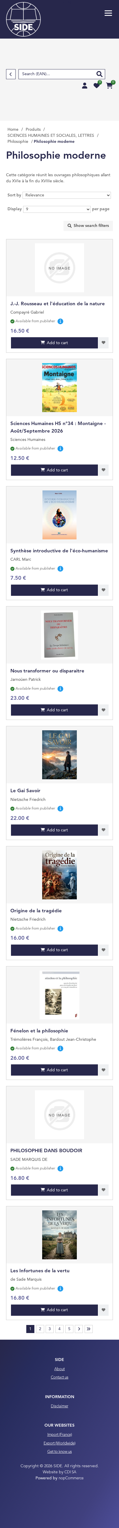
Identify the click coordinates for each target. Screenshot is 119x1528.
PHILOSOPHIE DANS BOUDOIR (46, 1150)
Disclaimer (59, 1406)
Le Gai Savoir (25, 790)
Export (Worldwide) (59, 1443)
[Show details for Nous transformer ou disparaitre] (59, 635)
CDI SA (70, 1472)
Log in (84, 86)
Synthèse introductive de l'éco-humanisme (59, 551)
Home (13, 130)
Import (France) (59, 1435)
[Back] (11, 74)
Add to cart (57, 343)
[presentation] (88, 226)
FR (63, 3)
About (59, 1369)
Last (88, 1329)
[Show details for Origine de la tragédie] (59, 874)
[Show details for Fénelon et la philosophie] (59, 994)
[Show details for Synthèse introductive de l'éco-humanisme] (59, 514)
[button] (108, 13)
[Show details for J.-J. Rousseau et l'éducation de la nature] (59, 267)
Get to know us (59, 1452)
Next (79, 1329)
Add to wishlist (103, 342)
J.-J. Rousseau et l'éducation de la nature (57, 304)
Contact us (59, 1377)
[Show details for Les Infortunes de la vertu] (59, 1234)
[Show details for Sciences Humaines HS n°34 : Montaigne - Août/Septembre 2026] (59, 387)
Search (99, 74)
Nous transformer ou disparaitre (47, 671)
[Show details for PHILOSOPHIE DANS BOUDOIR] (59, 1114)
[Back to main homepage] (23, 19)
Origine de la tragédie (36, 911)
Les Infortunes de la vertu (40, 1271)
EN (68, 3)
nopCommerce (71, 1478)
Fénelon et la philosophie (39, 1031)
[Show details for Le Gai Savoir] (59, 754)
